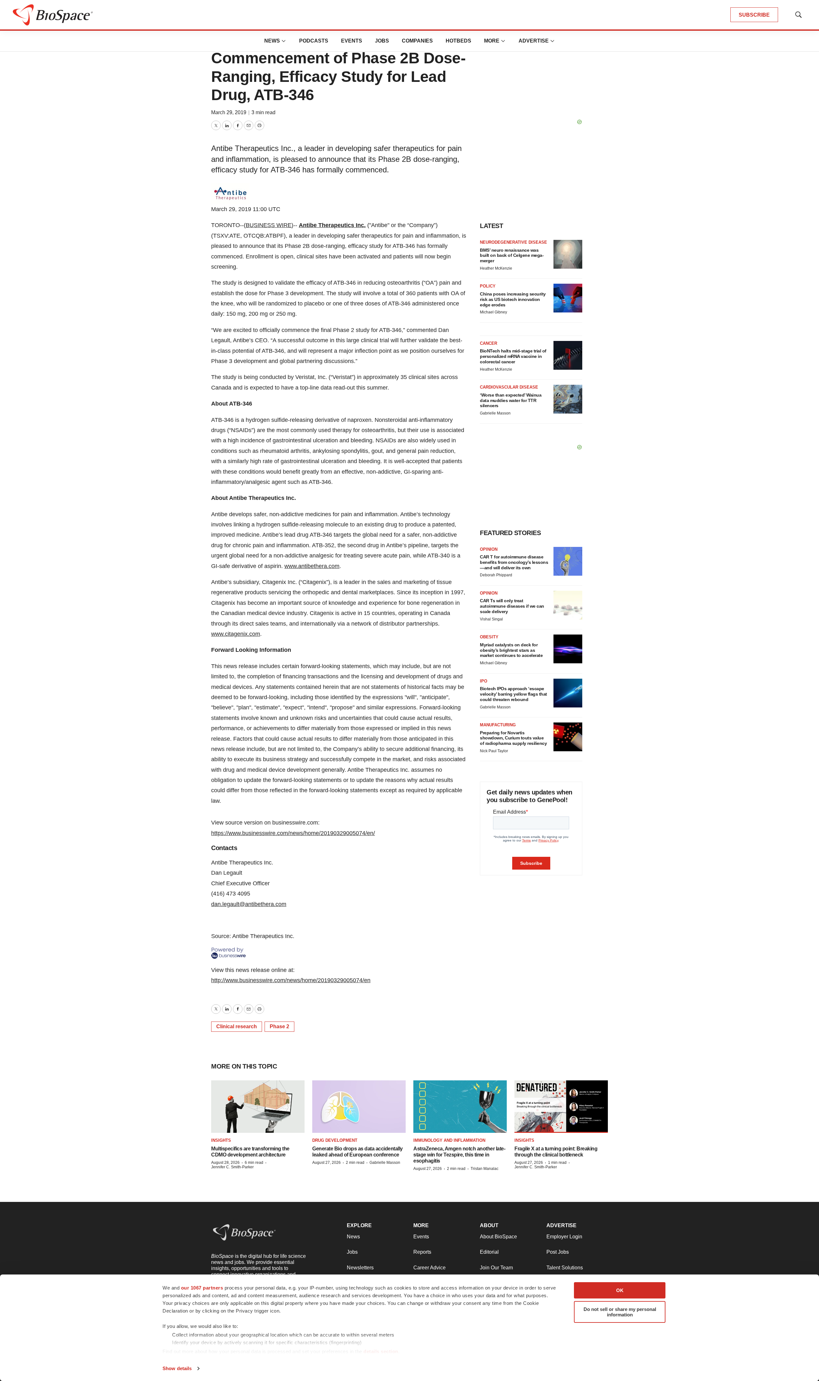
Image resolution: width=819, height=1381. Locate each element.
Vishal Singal (491, 619)
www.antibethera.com (311, 566)
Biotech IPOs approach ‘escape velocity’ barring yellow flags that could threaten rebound (513, 694)
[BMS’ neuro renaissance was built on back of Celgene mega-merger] (567, 254)
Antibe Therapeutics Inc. (332, 225)
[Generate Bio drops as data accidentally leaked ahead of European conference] (359, 1106)
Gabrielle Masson (495, 413)
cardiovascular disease (509, 387)
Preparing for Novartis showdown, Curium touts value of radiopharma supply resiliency (513, 738)
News (272, 40)
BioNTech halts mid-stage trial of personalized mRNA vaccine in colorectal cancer (513, 356)
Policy (488, 286)
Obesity (489, 637)
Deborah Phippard (496, 575)
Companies (417, 40)
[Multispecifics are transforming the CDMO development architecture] (258, 1106)
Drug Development (334, 1140)
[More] (283, 40)
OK (620, 1290)
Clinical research (236, 1026)
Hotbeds (458, 40)
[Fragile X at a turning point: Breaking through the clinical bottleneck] (561, 1106)
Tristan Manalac (484, 1168)
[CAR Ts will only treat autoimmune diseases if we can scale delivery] (567, 605)
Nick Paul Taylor (494, 751)
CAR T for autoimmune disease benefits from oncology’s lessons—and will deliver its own (514, 562)
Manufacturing (498, 724)
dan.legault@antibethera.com (248, 904)
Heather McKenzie (496, 268)
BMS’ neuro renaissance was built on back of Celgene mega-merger (512, 256)
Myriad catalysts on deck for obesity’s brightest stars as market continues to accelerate (511, 650)
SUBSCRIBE (754, 15)
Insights (221, 1140)
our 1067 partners (202, 1287)
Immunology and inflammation (449, 1140)
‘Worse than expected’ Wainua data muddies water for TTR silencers (510, 400)
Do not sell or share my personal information (620, 1311)
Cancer (488, 343)
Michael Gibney (493, 312)
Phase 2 (279, 1026)
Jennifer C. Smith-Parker (232, 1167)
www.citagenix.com (235, 634)
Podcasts (313, 40)
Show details (177, 1368)
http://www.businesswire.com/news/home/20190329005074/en (290, 980)
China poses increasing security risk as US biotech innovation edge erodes (513, 299)
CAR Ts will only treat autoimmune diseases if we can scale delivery (512, 606)
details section (380, 1351)
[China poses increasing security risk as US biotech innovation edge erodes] (567, 298)
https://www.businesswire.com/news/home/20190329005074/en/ (293, 833)
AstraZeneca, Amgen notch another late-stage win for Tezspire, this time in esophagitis (459, 1155)
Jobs (382, 40)
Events (351, 40)
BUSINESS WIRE (268, 225)
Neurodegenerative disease (513, 242)
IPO (483, 681)
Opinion (488, 549)
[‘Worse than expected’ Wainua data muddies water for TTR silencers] (567, 399)
